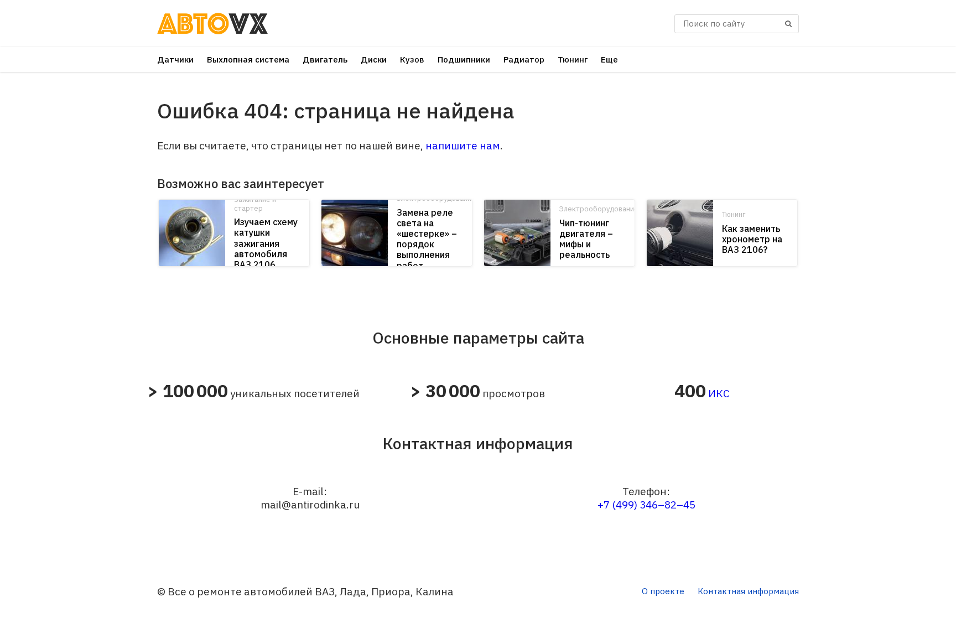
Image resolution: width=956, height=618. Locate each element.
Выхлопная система (248, 59)
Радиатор (523, 59)
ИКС (719, 393)
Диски (374, 59)
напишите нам (462, 145)
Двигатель (325, 59)
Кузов (412, 59)
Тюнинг (573, 59)
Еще (609, 59)
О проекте (663, 591)
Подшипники (464, 59)
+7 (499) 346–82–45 (646, 504)
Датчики (175, 59)
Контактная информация (748, 591)
